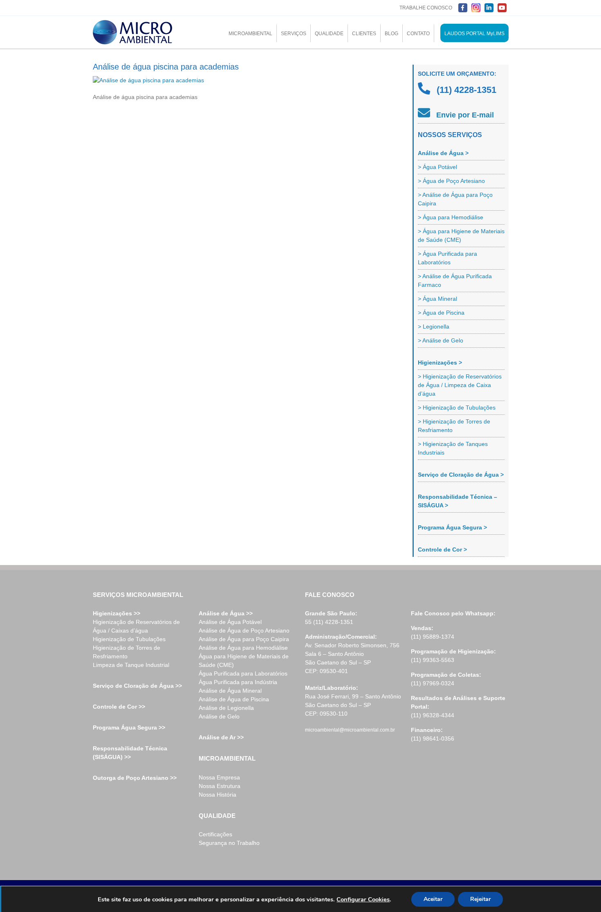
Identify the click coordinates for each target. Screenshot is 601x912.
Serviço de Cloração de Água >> (137, 685)
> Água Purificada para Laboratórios (447, 258)
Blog (391, 33)
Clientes (364, 33)
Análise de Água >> (226, 613)
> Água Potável (437, 167)
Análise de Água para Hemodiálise (243, 647)
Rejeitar (480, 899)
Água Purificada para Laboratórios (243, 673)
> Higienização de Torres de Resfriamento (454, 425)
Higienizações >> (116, 613)
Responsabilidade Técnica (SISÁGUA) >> (130, 752)
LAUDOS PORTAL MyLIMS (474, 33)
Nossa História (217, 794)
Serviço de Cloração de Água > (461, 474)
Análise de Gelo (219, 716)
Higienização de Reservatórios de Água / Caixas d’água (136, 626)
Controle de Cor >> (119, 706)
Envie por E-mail (464, 115)
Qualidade (329, 33)
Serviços (293, 33)
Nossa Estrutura (219, 786)
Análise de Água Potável (230, 622)
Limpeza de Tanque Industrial (131, 665)
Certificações (215, 834)
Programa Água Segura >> (129, 727)
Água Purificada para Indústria (238, 682)
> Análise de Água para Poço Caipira (455, 199)
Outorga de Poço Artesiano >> (135, 778)
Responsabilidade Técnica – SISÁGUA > (457, 501)
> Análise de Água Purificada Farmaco (455, 280)
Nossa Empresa (219, 777)
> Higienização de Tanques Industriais (453, 448)
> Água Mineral (437, 298)
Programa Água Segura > (452, 527)
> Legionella (433, 326)
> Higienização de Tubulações (457, 407)
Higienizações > (440, 362)
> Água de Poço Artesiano (451, 181)
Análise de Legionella (226, 708)
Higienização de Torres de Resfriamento (126, 652)
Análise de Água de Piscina (234, 699)
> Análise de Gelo (440, 340)
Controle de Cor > (442, 549)
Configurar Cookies (363, 899)
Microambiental (250, 33)
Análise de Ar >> (221, 737)
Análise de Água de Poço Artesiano (244, 630)
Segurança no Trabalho (229, 843)
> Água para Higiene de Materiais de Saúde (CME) (461, 235)
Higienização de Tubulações (129, 639)
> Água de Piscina (441, 312)
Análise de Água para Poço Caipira (244, 639)
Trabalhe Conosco (425, 7)
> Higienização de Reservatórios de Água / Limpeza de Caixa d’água (460, 385)
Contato (418, 33)
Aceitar (433, 899)
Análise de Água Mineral (230, 690)
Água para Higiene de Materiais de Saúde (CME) (244, 660)
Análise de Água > (443, 153)
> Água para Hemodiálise (450, 217)
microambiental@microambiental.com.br (350, 730)
